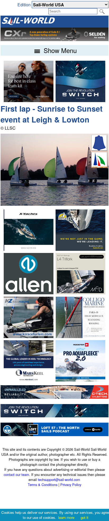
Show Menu (59, 50)
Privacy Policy (70, 484)
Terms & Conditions (42, 484)
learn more (66, 517)
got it (84, 517)
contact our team (16, 474)
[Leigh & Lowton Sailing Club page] (99, 166)
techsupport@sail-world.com (59, 479)
